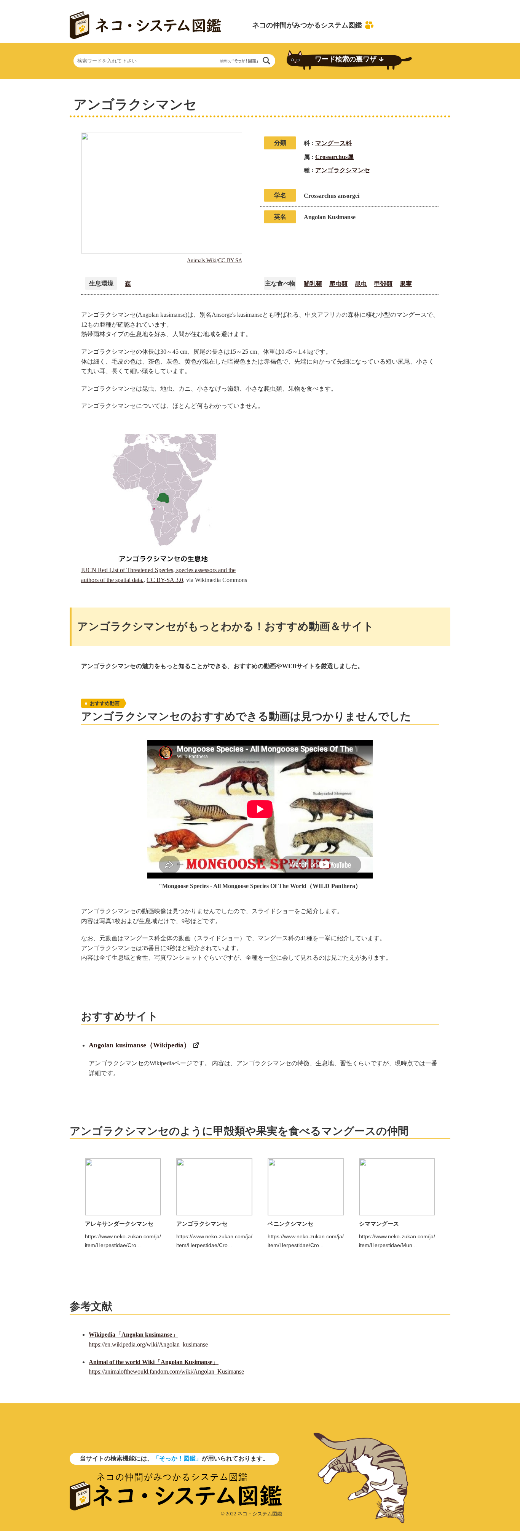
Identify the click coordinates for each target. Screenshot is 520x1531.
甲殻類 (383, 284)
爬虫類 (338, 284)
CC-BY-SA (230, 260)
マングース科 (333, 143)
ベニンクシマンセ (290, 1223)
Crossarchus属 (334, 157)
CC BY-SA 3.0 (165, 580)
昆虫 (361, 284)
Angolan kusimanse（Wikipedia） (139, 1045)
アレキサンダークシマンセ (119, 1223)
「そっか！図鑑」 (177, 1458)
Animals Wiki (202, 260)
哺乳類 (313, 284)
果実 (406, 284)
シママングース (379, 1223)
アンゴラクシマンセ (342, 170)
